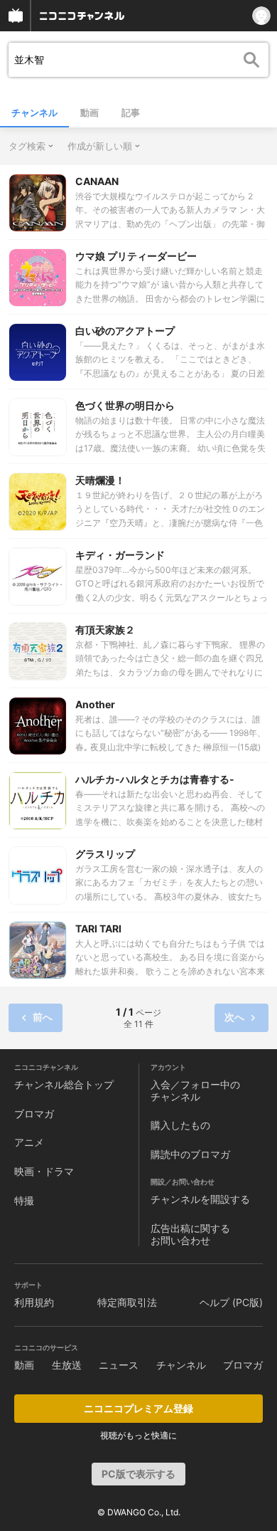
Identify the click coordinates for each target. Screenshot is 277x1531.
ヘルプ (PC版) (231, 1302)
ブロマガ (34, 1114)
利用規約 (34, 1302)
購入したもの (180, 1125)
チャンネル (34, 112)
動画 (89, 112)
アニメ (29, 1142)
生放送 (67, 1365)
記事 (130, 112)
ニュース (118, 1365)
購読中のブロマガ (190, 1154)
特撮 (24, 1200)
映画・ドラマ (44, 1171)
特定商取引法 (127, 1302)
